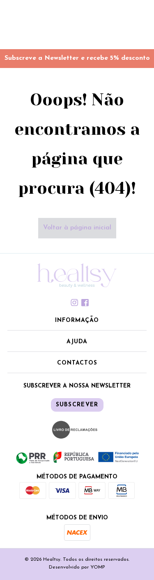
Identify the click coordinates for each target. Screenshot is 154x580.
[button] (77, 321)
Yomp (97, 567)
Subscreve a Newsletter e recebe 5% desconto (77, 58)
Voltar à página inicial (77, 227)
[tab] (77, 302)
